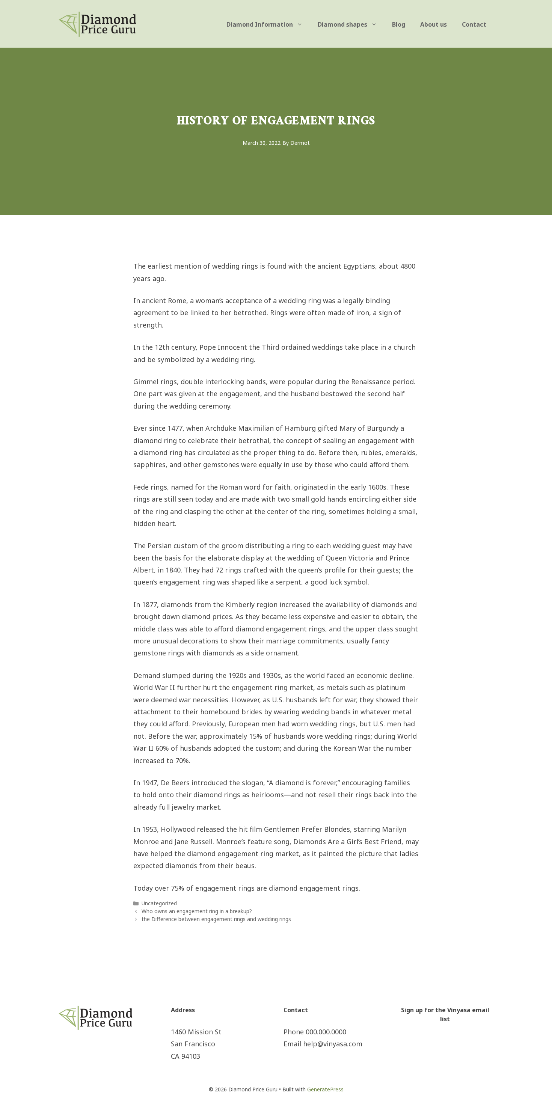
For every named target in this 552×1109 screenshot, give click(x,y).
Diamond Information (259, 24)
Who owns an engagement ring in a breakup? (197, 911)
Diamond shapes (342, 24)
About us (433, 24)
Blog (398, 24)
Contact (474, 24)
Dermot (300, 142)
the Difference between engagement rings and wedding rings (216, 919)
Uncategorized (159, 903)
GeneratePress (325, 1089)
